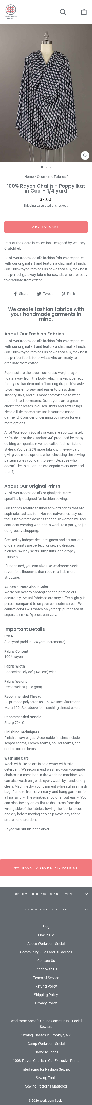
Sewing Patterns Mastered (46, 1086)
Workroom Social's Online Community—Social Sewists (46, 1024)
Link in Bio (46, 935)
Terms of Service (46, 978)
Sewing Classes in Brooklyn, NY (46, 1035)
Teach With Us (46, 969)
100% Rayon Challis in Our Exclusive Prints (46, 1060)
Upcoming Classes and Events (46, 894)
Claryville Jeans (46, 1052)
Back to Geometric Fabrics (49, 867)
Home (29, 177)
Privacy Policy (46, 1003)
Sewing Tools (46, 1078)
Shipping (30, 205)
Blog (46, 927)
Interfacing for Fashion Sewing (46, 1069)
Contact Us (46, 960)
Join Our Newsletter (46, 909)
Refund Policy (46, 986)
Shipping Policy (46, 995)
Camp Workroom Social (46, 1044)
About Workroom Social (46, 944)
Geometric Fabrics (51, 177)
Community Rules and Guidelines (46, 952)
